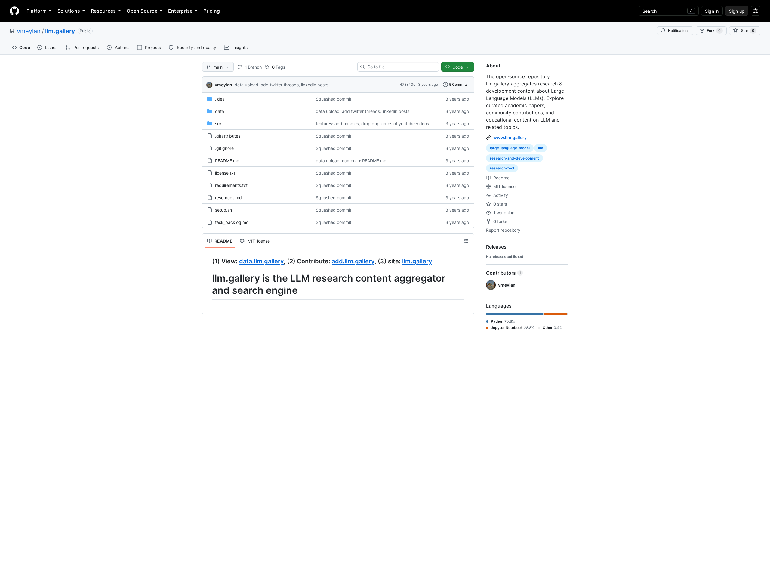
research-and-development (514, 158)
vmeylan (29, 31)
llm (540, 148)
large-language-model (510, 148)
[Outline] (466, 241)
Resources (103, 11)
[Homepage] (14, 11)
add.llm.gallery (353, 261)
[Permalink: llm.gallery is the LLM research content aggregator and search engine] (208, 284)
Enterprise (180, 11)
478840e (407, 84)
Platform (36, 11)
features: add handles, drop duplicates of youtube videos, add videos (384, 123)
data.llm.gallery (261, 261)
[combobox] (400, 66)
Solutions (68, 11)
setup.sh (223, 209)
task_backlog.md (232, 222)
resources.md (228, 197)
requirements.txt (231, 185)
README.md (227, 160)
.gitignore (224, 148)
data (219, 111)
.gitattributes (227, 135)
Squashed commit (333, 98)
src (218, 123)
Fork (714, 30)
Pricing (211, 11)
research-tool (502, 168)
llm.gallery (60, 31)
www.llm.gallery (510, 137)
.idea (220, 98)
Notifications (678, 30)
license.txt (225, 172)
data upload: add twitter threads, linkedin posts (281, 84)
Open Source (142, 11)
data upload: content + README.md (351, 160)
